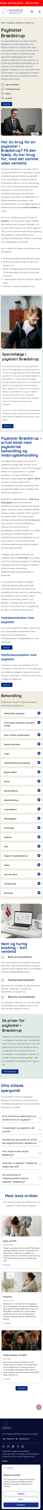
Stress (7, 781)
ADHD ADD (23, 558)
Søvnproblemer (11, 791)
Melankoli (7, 1297)
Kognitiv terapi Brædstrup (16, 856)
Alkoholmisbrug (11, 800)
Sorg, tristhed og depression (17, 735)
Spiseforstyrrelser (12, 744)
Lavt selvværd (10, 874)
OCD (6, 846)
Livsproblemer (10, 809)
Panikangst (9, 828)
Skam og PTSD (9, 1241)
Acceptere (21, 1505)
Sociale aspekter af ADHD (15, 1355)
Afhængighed (10, 818)
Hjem (3, 23)
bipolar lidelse (33, 478)
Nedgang (21, 1494)
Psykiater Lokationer (15, 23)
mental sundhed (30, 207)
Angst (6, 753)
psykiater (5, 221)
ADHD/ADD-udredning (14, 713)
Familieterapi (10, 884)
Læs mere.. (7, 1265)
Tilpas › (21, 1499)
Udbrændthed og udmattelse (17, 763)
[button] (32, 11)
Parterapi (8, 893)
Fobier (7, 865)
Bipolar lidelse (10, 772)
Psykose (7, 837)
